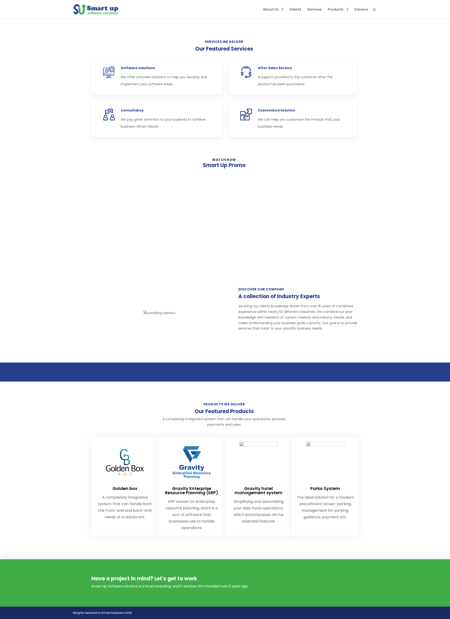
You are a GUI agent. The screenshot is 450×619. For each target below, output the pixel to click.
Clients (295, 10)
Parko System (325, 488)
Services (314, 10)
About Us (271, 10)
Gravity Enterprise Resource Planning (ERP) (191, 491)
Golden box (124, 488)
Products (336, 10)
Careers (361, 10)
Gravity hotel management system (258, 491)
